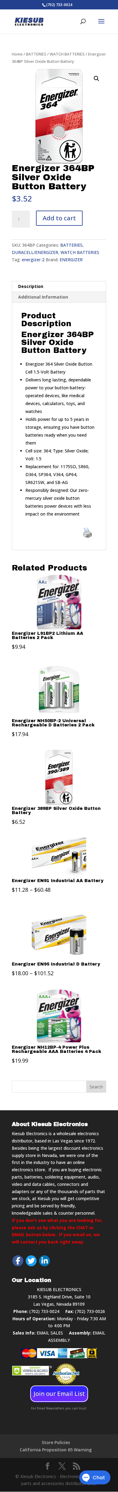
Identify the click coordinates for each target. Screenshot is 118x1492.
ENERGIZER (71, 259)
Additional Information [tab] (43, 297)
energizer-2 (33, 259)
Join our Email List (59, 1394)
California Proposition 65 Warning (56, 1450)
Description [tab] (30, 286)
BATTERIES (36, 54)
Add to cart (59, 218)
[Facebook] (17, 1260)
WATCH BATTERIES (67, 54)
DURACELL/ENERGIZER (35, 252)
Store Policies (56, 1442)
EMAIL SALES (50, 1333)
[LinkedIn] (44, 1260)
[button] (96, 78)
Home (17, 54)
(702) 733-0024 (44, 1311)
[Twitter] (31, 1260)
